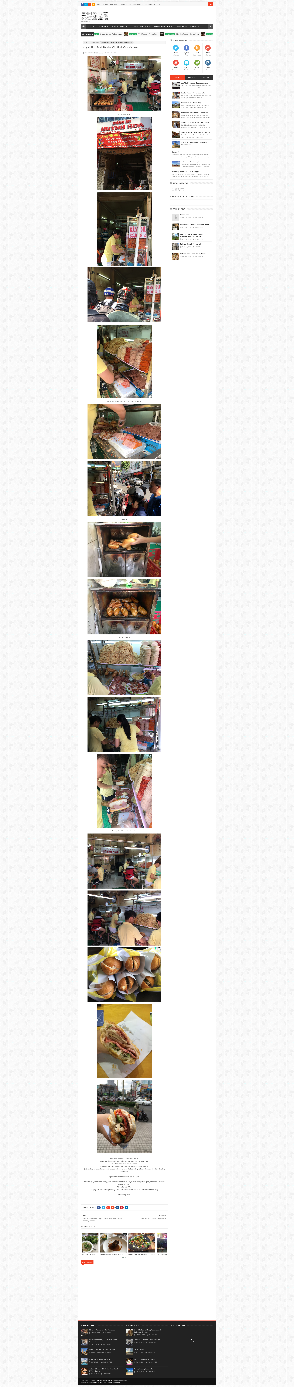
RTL (159, 4)
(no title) (175, 152)
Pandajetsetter (125, 4)
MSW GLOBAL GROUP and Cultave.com (107, 1382)
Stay (89, 27)
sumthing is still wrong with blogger (185, 172)
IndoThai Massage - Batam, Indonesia (195, 83)
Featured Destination (139, 27)
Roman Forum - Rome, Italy (191, 103)
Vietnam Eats (95, 42)
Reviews (193, 27)
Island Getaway (118, 27)
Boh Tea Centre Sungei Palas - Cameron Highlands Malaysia (191, 235)
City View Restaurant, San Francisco (102, 1330)
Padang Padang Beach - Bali (144, 1369)
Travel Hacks (181, 27)
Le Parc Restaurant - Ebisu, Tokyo (193, 254)
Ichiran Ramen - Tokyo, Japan (127, 34)
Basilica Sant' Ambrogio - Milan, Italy (102, 1349)
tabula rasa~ (185, 215)
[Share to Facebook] (85, 1250)
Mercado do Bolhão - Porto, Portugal (147, 1340)
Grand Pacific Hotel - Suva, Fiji (99, 1359)
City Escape (101, 27)
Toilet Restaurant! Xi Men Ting (145, 1359)
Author (105, 4)
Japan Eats (111, 34)
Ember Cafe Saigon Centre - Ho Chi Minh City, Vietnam (152, 1255)
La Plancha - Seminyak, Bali (191, 162)
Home (99, 4)
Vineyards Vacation (162, 27)
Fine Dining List (150, 4)
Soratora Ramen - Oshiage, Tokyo (166, 34)
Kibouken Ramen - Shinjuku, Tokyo (208, 34)
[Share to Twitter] (87, 1250)
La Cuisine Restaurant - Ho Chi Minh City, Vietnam (122, 1255)
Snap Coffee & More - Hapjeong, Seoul (194, 224)
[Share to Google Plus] (90, 1250)
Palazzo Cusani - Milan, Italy (190, 244)
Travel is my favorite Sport (105, 1380)
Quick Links (137, 4)
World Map (114, 4)
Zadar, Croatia (139, 1349)
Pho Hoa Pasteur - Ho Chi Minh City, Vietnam (94, 1255)
